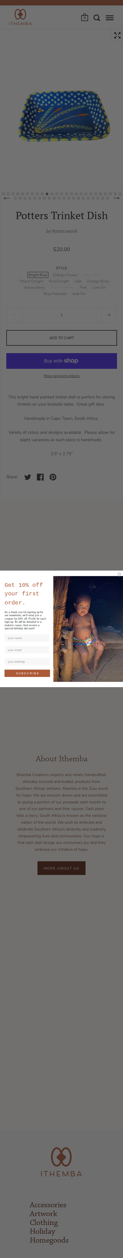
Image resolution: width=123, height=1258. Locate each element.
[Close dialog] (119, 574)
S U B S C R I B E (27, 673)
